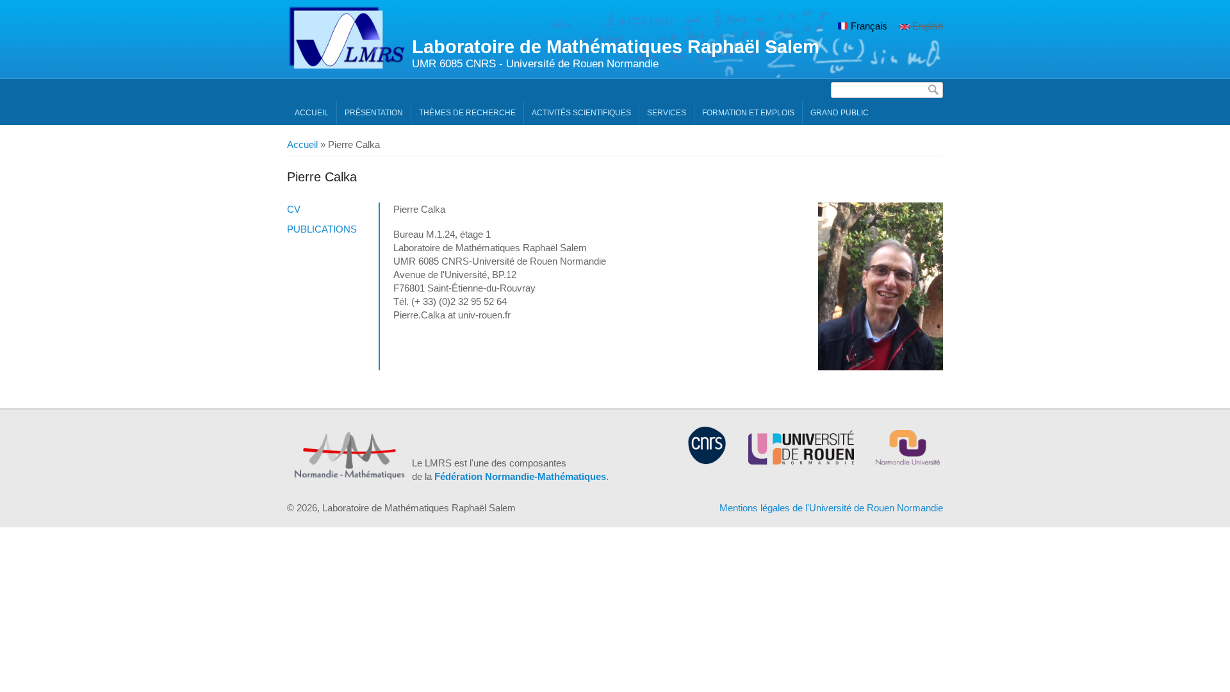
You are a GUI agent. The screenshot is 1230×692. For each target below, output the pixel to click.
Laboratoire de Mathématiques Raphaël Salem (615, 47)
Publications (322, 229)
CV (293, 209)
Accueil (312, 112)
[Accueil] (346, 66)
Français (867, 26)
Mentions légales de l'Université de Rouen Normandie (831, 507)
